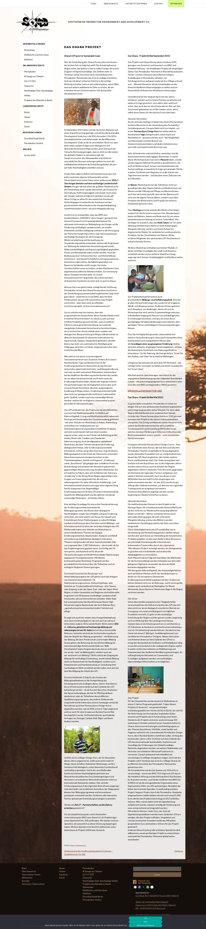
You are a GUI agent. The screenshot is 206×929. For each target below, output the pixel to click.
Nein (145, 922)
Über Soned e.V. (111, 4)
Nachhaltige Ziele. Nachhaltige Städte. (38, 93)
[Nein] (203, 922)
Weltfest (28, 59)
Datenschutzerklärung (145, 925)
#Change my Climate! (34, 76)
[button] (135, 887)
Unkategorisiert (80, 845)
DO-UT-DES (30, 81)
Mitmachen (176, 4)
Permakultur (30, 71)
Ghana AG (29, 86)
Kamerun (178, 851)
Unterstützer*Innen (136, 4)
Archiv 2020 (29, 155)
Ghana (72, 845)
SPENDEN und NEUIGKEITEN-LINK (145, 391)
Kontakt (158, 4)
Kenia (27, 126)
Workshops (29, 50)
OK (145, 918)
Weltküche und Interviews (36, 55)
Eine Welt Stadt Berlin (34, 138)
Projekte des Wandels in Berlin (38, 100)
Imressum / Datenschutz (33, 884)
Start (94, 4)
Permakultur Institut (33, 143)
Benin (27, 112)
